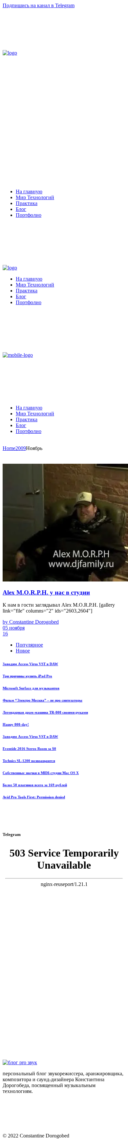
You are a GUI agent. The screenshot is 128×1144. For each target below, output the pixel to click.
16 (5, 633)
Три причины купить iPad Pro (27, 676)
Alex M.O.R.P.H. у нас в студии (46, 592)
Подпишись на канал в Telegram (39, 5)
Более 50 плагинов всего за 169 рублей (35, 785)
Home (9, 448)
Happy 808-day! (16, 724)
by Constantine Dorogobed (31, 622)
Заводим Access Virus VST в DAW (30, 664)
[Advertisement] (64, 119)
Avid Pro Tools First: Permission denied (34, 797)
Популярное (29, 645)
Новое (23, 650)
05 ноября (14, 628)
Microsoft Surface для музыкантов (31, 688)
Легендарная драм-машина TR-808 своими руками (45, 712)
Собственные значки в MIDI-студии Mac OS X (41, 773)
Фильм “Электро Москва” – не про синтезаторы (42, 700)
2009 (20, 448)
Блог (8, 460)
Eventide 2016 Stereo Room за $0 (29, 749)
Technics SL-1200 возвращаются (29, 761)
